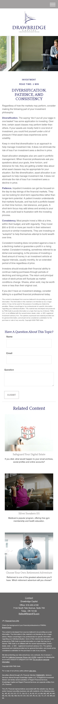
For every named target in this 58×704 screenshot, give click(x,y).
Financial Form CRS (12, 621)
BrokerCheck (6, 627)
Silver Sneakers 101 (29, 513)
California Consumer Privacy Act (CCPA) (22, 657)
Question (9, 369)
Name (9, 336)
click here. (32, 670)
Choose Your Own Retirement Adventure (29, 572)
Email (9, 353)
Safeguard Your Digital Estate (29, 454)
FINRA (38, 675)
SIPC (43, 675)
